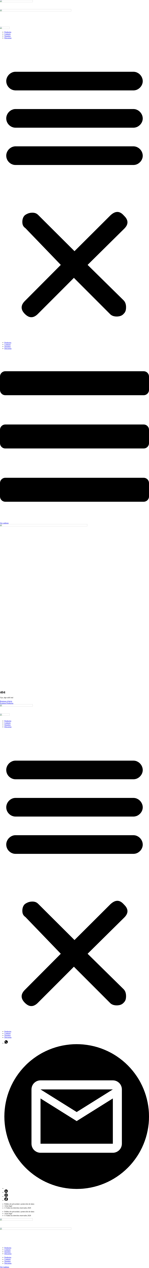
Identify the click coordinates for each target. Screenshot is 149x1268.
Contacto (7, 34)
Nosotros (7, 36)
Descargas (7, 38)
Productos (7, 32)
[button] (74, 190)
